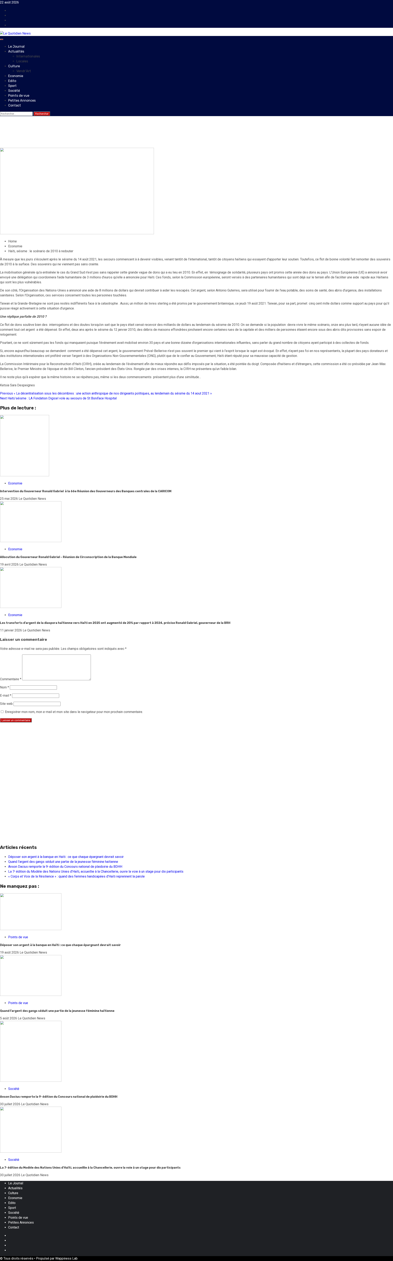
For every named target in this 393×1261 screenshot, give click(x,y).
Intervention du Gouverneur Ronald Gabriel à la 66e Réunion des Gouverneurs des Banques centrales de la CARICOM (85, 491)
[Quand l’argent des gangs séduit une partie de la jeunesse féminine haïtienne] (30, 995)
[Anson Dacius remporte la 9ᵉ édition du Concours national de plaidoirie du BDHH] (30, 1081)
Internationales (28, 56)
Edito (12, 81)
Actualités (16, 51)
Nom (4, 687)
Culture (14, 66)
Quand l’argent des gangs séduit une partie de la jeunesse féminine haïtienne (63, 862)
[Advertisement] (123, 754)
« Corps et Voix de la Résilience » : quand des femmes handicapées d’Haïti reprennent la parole (76, 876)
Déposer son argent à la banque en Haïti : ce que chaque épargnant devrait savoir (66, 857)
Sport (12, 86)
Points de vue (18, 96)
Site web (6, 704)
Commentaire (10, 679)
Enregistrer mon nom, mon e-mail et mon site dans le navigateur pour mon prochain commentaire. (74, 712)
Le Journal (16, 46)
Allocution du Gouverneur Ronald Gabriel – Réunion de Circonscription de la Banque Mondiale (68, 557)
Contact (14, 105)
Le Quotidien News (33, 145)
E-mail (5, 695)
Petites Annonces (22, 100)
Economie (15, 76)
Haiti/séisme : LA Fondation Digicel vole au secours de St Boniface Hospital (58, 398)
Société (14, 91)
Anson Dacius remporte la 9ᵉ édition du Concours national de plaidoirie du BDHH (65, 867)
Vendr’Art (23, 71)
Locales (22, 61)
